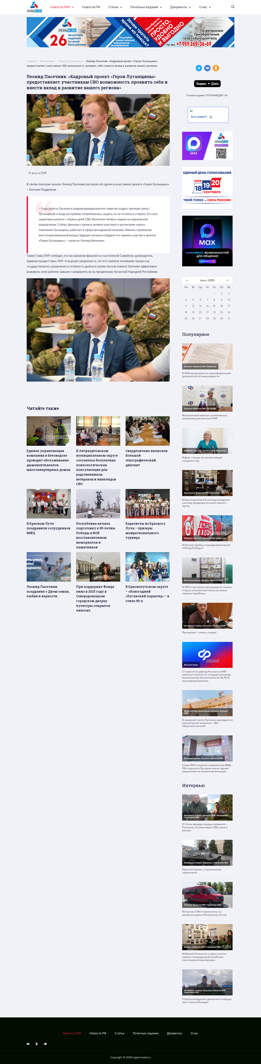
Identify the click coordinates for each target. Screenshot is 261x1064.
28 (207, 318)
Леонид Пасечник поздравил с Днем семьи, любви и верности (48, 591)
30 (221, 318)
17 (229, 306)
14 (207, 306)
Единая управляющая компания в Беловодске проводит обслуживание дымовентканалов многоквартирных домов (48, 460)
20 (200, 312)
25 (186, 318)
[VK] (28, 1043)
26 (193, 318)
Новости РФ (91, 7)
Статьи (113, 7)
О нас (203, 7)
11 (186, 306)
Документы (178, 7)
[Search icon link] (232, 7)
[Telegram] (45, 1043)
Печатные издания (144, 7)
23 (221, 312)
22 (214, 312)
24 (228, 312)
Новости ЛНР (60, 7)
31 (229, 318)
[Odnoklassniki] (36, 1043)
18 (186, 312)
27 (200, 318)
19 (193, 312)
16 (222, 306)
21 (207, 312)
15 (214, 306)
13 (200, 306)
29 (214, 318)
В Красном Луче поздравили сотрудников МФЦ (48, 528)
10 (229, 300)
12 (193, 306)
